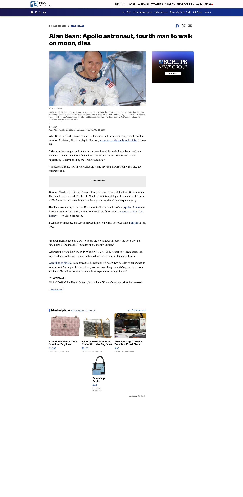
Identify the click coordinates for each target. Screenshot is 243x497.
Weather (157, 4)
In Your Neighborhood (142, 12)
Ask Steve (197, 12)
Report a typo (56, 290)
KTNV (41, 12)
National (143, 4)
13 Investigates (161, 12)
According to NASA (60, 262)
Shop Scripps (185, 4)
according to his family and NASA (118, 140)
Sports (170, 4)
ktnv (36, 12)
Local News (57, 26)
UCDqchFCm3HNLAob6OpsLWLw (45, 12)
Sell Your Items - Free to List (83, 311)
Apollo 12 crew (131, 207)
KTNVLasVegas (32, 12)
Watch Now (204, 4)
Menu (119, 4)
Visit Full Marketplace (137, 310)
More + (208, 12)
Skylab (135, 222)
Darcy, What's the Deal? (180, 12)
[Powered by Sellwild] (142, 396)
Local (131, 4)
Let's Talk (126, 12)
